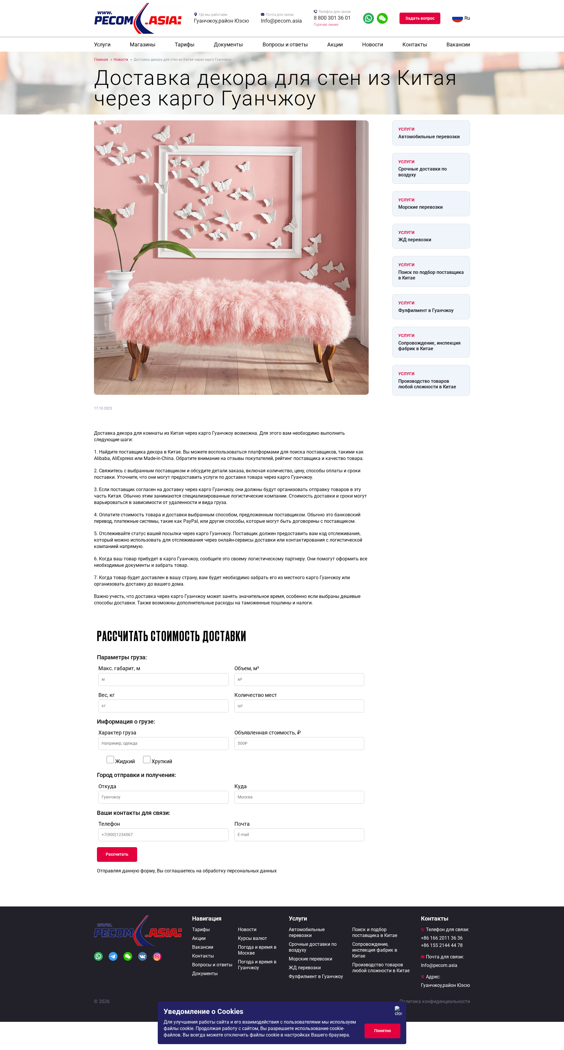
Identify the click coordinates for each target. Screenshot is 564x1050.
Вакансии (458, 44)
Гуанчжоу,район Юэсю (221, 21)
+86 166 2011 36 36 (442, 938)
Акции (335, 44)
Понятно (382, 1030)
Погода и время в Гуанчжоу (257, 964)
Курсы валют (252, 938)
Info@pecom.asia (281, 21)
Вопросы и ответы (285, 44)
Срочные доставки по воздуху (422, 171)
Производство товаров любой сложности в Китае (427, 384)
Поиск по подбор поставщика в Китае (431, 275)
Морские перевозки (420, 207)
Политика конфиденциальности (435, 1001)
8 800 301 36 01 (332, 18)
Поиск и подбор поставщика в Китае (374, 932)
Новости (372, 44)
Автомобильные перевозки (429, 136)
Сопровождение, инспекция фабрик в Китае (429, 345)
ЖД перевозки (414, 239)
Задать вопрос (419, 18)
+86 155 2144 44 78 (442, 945)
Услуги (102, 44)
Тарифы (184, 44)
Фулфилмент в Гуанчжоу (426, 310)
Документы (228, 44)
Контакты (414, 44)
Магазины (142, 44)
